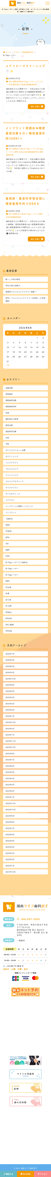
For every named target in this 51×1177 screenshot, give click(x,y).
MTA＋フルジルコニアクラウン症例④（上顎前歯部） (26, 299)
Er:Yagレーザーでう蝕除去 (17, 562)
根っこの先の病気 (13, 279)
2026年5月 (10, 660)
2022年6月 (10, 834)
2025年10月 (11, 678)
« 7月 (7, 365)
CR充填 (9, 631)
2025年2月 (10, 710)
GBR (16, 152)
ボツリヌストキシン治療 (16, 450)
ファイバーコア (12, 475)
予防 (10, 84)
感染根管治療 (11, 431)
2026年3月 (10, 672)
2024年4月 (10, 728)
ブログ (16, 52)
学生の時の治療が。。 (15, 285)
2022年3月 (10, 853)
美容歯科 (9, 394)
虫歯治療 (9, 388)
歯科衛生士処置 (19, 84)
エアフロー (10, 500)
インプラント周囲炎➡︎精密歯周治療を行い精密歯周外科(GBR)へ (26, 133)
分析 (20, 152)
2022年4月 (10, 847)
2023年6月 (10, 766)
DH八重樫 (13, 81)
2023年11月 (11, 741)
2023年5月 (10, 772)
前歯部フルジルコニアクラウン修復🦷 (21, 291)
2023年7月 (10, 759)
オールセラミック (13, 493)
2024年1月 (10, 734)
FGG (8, 556)
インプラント (11, 512)
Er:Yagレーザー (28, 81)
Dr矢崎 (8, 587)
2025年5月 (10, 691)
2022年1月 (10, 865)
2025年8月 (10, 685)
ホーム (8, 52)
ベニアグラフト (12, 462)
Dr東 (7, 593)
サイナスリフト (12, 487)
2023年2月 (10, 791)
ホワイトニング (12, 456)
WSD (8, 525)
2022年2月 (10, 859)
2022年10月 (11, 809)
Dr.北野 (9, 606)
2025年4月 (10, 697)
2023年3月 (10, 784)
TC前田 (9, 531)
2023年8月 (10, 753)
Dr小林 (20, 148)
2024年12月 (11, 722)
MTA (7, 537)
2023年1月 (10, 797)
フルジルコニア (12, 468)
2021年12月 (11, 872)
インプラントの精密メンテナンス (19, 506)
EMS (19, 81)
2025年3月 (10, 703)
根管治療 (9, 425)
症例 (25, 152)
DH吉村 (9, 618)
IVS (7, 543)
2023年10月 (11, 747)
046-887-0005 (30, 919)
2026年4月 (10, 666)
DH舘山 (9, 612)
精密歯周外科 (27, 52)
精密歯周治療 (11, 400)
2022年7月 (10, 828)
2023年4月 (10, 778)
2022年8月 (10, 822)
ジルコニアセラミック (15, 481)
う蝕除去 (9, 518)
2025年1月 (10, 716)
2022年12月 (11, 803)
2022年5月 (10, 840)
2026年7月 (10, 653)
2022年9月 (10, 816)
